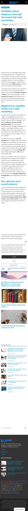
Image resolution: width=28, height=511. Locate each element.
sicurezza (4, 485)
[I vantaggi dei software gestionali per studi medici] (3, 383)
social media (5, 492)
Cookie (3, 454)
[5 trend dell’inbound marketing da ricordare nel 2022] (14, 317)
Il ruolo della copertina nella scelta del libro (17, 375)
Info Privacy (4, 452)
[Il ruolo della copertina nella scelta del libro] (14, 296)
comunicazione (14, 492)
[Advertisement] (14, 57)
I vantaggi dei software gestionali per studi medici (16, 381)
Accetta (14, 257)
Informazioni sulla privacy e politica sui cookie (17, 268)
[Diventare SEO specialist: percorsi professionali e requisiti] (3, 371)
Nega (14, 261)
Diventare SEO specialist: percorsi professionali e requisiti (17, 369)
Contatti (3, 449)
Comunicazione (5, 7)
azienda (13, 482)
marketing (11, 485)
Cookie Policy (3, 268)
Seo (9, 488)
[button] (26, 241)
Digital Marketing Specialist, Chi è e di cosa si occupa (16, 363)
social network (21, 482)
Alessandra (5, 24)
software (19, 485)
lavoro (19, 488)
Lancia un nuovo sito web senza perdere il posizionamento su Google (16, 388)
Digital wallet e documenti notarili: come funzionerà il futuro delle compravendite (17, 357)
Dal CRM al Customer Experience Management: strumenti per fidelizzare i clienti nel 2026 (12, 284)
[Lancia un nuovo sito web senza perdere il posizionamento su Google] (3, 389)
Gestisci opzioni (14, 265)
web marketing (5, 482)
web (14, 488)
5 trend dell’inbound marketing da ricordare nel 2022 (13, 326)
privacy (3, 488)
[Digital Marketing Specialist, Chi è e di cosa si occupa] (3, 365)
